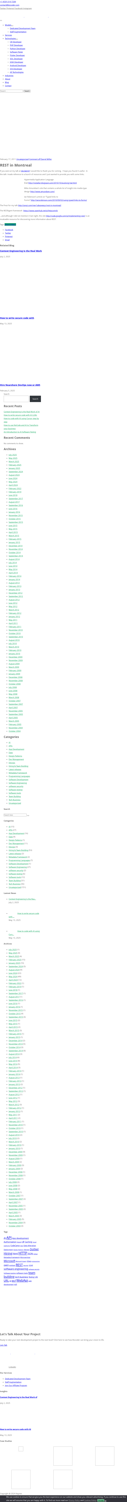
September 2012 (16, 596)
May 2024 (13, 481)
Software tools (15, 793)
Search (6, 394)
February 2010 (15, 650)
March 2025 (14, 461)
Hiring (8, 1253)
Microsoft (9, 1261)
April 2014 (13, 572)
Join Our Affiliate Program (16, 1385)
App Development (16, 749)
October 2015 (15, 519)
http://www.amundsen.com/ (42, 191)
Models (8, 25)
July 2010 (13, 643)
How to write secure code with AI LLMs (20, 415)
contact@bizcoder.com (9, 5)
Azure (19, 1242)
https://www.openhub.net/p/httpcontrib (40, 210)
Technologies (10, 38)
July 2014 (13, 562)
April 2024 (13, 485)
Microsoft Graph (21, 1261)
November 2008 (16, 680)
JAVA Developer (16, 62)
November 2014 (16, 549)
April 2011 (13, 623)
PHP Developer (16, 45)
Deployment (8, 1249)
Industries (9, 75)
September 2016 (16, 505)
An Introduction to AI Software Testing (20, 432)
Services (8, 35)
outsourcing (36, 1261)
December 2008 (15, 677)
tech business (21, 1276)
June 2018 (13, 495)
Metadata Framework (18, 773)
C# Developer (16, 42)
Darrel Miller (46, 159)
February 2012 (15, 613)
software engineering (16, 1269)
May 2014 (13, 569)
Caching (28, 1241)
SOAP (31, 1265)
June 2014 (13, 566)
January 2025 (14, 468)
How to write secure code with (17, 317)
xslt (15, 1284)
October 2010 (15, 633)
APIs (10, 746)
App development (20, 1238)
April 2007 (13, 707)
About (7, 79)
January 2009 (14, 674)
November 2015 (16, 515)
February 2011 (15, 626)
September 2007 (16, 704)
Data (11, 752)
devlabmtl (25, 171)
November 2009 (16, 660)
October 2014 (15, 552)
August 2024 (14, 475)
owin (6, 1265)
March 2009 (14, 667)
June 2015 (13, 525)
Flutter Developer (17, 55)
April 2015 (13, 532)
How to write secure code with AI (15, 1429)
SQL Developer (16, 58)
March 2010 (14, 647)
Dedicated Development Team (22, 28)
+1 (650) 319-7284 (8, 1)
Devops (12, 762)
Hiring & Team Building (18, 766)
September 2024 (16, 471)
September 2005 (16, 714)
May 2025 (13, 458)
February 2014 (15, 576)
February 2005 (15, 724)
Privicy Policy (74, 1500)
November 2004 (16, 727)
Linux (35, 1254)
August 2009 (14, 663)
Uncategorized (22, 159)
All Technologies (17, 72)
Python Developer (17, 48)
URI (36, 1277)
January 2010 (14, 653)
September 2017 (16, 498)
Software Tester (16, 52)
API (6, 224)
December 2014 (15, 545)
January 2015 (14, 542)
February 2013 (15, 586)
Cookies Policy (90, 1500)
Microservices (25, 1257)
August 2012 (14, 599)
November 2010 (16, 630)
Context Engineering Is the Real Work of (18, 1397)
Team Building (15, 796)
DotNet (34, 1249)
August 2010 (14, 640)
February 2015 (15, 539)
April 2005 (13, 717)
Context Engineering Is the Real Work (21, 250)
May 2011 (13, 620)
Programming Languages (19, 776)
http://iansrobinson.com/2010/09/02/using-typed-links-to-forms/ (59, 200)
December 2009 (15, 657)
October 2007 (15, 701)
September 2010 (16, 636)
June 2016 (13, 508)
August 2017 (14, 502)
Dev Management (16, 759)
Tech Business (14, 799)
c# (23, 1241)
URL (6, 1280)
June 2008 (13, 690)
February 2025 (15, 465)
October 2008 (15, 684)
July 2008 (13, 687)
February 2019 (15, 492)
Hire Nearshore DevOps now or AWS (20, 384)
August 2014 (14, 559)
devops (26, 1249)
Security (25, 1265)
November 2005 (16, 711)
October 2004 (15, 731)
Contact (8, 85)
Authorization (10, 1241)
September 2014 (16, 556)
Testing (31, 1277)
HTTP (9, 224)
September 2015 (16, 522)
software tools (22, 1273)
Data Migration (30, 1245)
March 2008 (14, 697)
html (15, 1253)
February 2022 (15, 488)
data (21, 1246)
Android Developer (18, 65)
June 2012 (13, 603)
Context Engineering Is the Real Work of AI (22, 411)
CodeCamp (15, 1245)
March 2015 (14, 535)
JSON (30, 1253)
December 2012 (15, 593)
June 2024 (13, 478)
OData (29, 1261)
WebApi (22, 1280)
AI (9, 742)
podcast (12, 1265)
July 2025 (13, 454)
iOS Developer (16, 69)
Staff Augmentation (18, 31)
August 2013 (14, 583)
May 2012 (13, 606)
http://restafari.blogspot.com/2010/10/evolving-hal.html (52, 183)
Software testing (15, 789)
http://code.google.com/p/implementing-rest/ (65, 216)
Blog (7, 82)
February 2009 (15, 670)
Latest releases (15, 769)
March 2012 (14, 610)
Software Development (18, 779)
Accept (100, 1500)
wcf (14, 1280)
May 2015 (13, 529)
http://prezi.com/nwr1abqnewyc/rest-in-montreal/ (39, 205)
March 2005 (14, 721)
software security (16, 786)
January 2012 (14, 616)
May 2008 (13, 694)
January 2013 (14, 589)
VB (10, 1281)
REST (14, 224)
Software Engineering (18, 783)
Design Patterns (15, 756)
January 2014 (14, 579)
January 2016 (14, 512)
